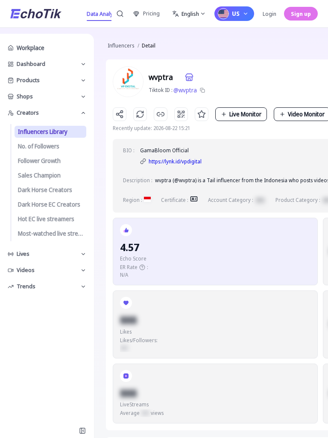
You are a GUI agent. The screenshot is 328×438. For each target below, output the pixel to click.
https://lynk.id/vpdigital (175, 161)
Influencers (121, 45)
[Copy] (202, 90)
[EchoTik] (36, 13)
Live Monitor (245, 114)
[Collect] (201, 114)
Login (269, 14)
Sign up (301, 14)
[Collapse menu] (82, 431)
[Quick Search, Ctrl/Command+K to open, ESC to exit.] (120, 14)
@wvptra (185, 90)
